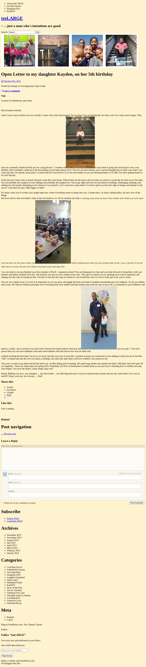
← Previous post (8, 434)
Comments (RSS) (15, 521)
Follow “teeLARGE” (13, 634)
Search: (4, 32)
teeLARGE (12, 18)
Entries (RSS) (13, 518)
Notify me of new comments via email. (20, 503)
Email (14, 474)
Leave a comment (11, 91)
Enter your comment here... (12, 446)
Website (11, 491)
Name (14, 482)
